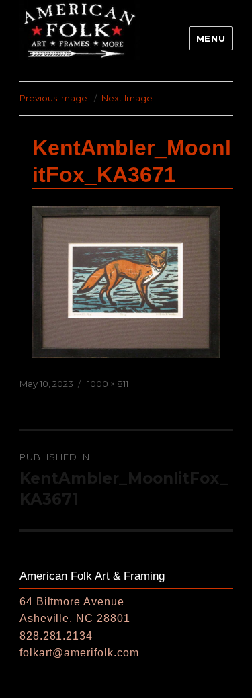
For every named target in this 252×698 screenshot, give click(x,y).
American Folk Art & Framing (92, 576)
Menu (210, 38)
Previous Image (53, 98)
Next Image (127, 98)
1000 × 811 (107, 383)
